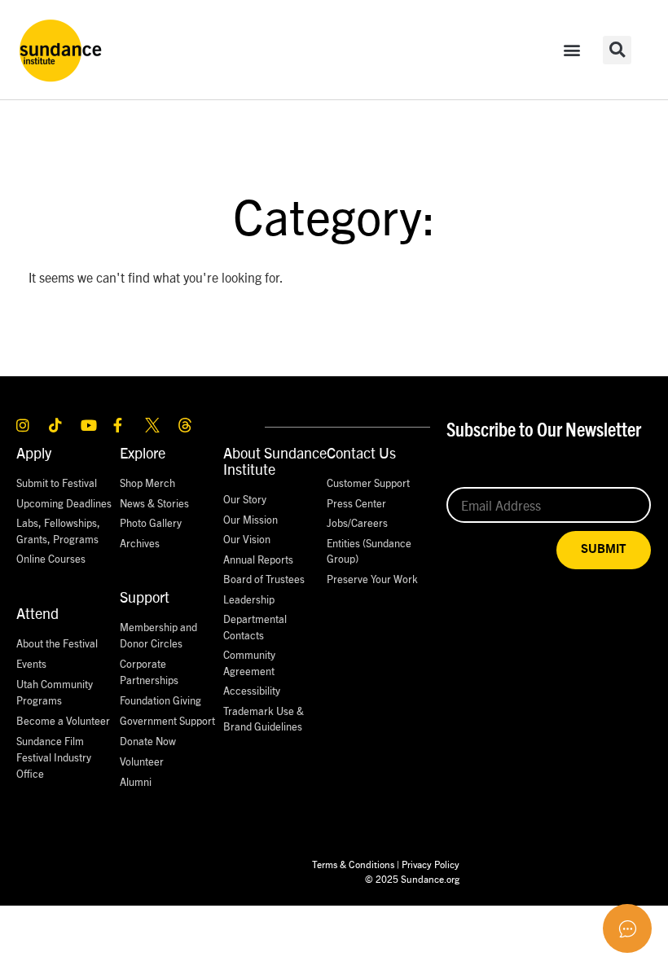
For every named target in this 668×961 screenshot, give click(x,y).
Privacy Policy (430, 864)
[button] (571, 50)
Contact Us (361, 452)
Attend (37, 612)
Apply (33, 452)
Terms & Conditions (353, 864)
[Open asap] (627, 928)
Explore (142, 452)
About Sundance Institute (275, 460)
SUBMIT (603, 549)
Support (144, 596)
